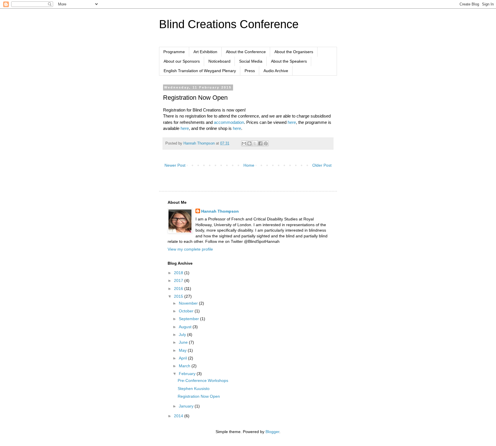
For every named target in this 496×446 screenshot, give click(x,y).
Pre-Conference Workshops (203, 380)
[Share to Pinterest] (266, 143)
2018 (179, 272)
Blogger (272, 431)
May (183, 350)
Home (248, 165)
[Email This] (244, 143)
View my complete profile (190, 249)
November (189, 303)
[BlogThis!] (249, 143)
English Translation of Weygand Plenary (200, 70)
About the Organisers (293, 51)
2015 (179, 296)
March (185, 366)
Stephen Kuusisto (194, 388)
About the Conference (246, 51)
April (183, 358)
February (188, 373)
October (187, 311)
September (189, 318)
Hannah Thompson (220, 211)
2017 (179, 280)
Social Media (250, 61)
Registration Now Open (199, 396)
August (186, 326)
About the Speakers (289, 61)
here (292, 122)
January (187, 406)
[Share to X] (255, 143)
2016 (179, 288)
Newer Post (174, 165)
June (184, 342)
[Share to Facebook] (260, 143)
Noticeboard (219, 61)
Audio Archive (276, 70)
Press (250, 70)
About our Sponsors (182, 61)
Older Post (322, 165)
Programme (174, 51)
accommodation (229, 122)
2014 (179, 416)
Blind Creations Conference (229, 24)
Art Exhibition (205, 51)
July (183, 334)
